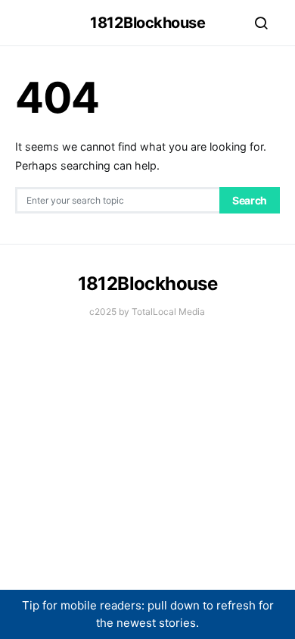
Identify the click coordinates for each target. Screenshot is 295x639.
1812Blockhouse (147, 23)
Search (249, 200)
